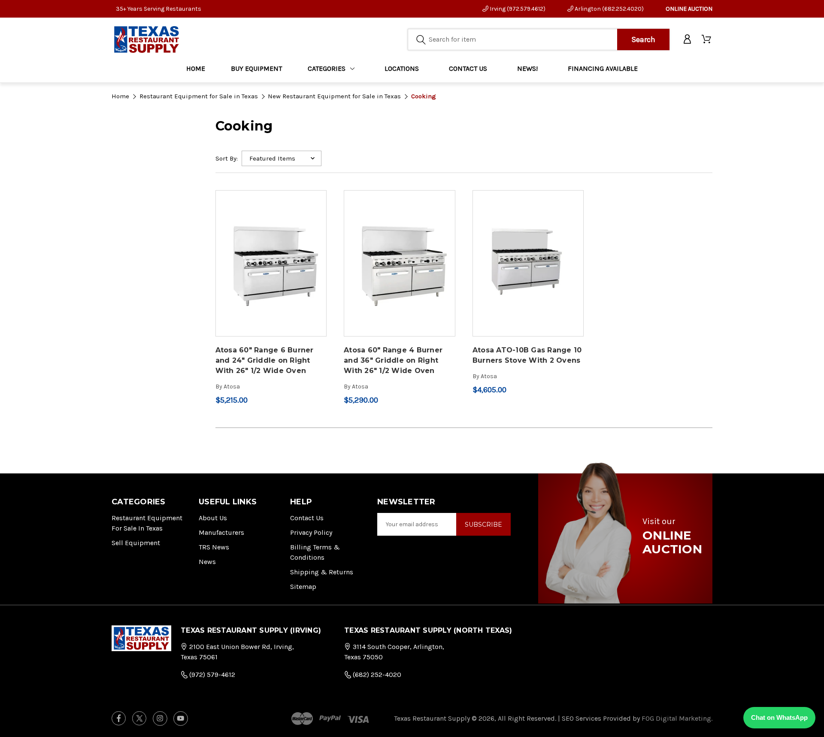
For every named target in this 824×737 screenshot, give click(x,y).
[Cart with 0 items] (707, 39)
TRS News (214, 547)
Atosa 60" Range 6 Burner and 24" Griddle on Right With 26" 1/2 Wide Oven (264, 360)
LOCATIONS (402, 68)
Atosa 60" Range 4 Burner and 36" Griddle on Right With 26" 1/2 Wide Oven (393, 360)
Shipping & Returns (321, 572)
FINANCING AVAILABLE (603, 68)
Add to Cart (271, 270)
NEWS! (527, 68)
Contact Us (307, 518)
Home (195, 68)
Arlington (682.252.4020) (608, 8)
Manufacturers (221, 532)
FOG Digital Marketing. (677, 718)
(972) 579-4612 (211, 674)
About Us (213, 518)
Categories (326, 68)
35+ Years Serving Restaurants (158, 8)
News (207, 562)
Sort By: (226, 158)
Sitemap (303, 586)
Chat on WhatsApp (779, 717)
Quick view (270, 255)
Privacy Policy (311, 532)
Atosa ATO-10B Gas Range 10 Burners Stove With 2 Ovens (527, 355)
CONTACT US (468, 68)
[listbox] (281, 158)
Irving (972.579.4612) (516, 8)
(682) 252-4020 (376, 674)
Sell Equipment (136, 543)
